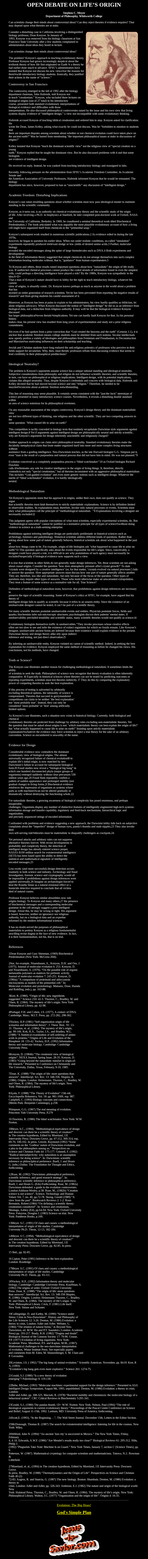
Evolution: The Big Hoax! (74, 1505)
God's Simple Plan (74, 1512)
